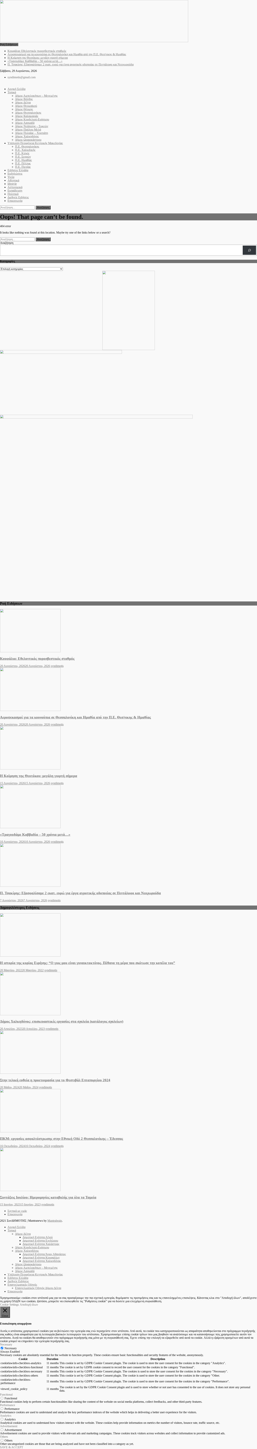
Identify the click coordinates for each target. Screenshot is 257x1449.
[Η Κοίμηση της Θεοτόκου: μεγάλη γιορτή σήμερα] (128, 748)
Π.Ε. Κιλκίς (22, 153)
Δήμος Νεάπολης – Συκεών (31, 126)
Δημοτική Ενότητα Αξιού (38, 1237)
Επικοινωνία (15, 200)
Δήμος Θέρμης (24, 109)
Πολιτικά (13, 194)
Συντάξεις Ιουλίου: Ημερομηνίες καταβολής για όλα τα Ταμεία (48, 1197)
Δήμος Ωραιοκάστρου (28, 139)
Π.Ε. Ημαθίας (23, 160)
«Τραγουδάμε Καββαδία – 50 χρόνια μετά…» (35, 61)
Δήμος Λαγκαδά (24, 122)
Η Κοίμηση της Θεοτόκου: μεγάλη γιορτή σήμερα (38, 57)
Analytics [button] (5, 1415)
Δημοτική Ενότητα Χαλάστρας (41, 1244)
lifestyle (12, 183)
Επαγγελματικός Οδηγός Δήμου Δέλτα (38, 1288)
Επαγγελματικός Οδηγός (22, 1284)
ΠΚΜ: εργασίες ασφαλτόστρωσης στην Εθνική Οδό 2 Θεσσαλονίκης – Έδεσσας (61, 1139)
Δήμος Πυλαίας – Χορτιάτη (31, 133)
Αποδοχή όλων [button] (29, 1304)
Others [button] (4, 1436)
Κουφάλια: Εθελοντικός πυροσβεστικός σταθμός (37, 51)
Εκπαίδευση (15, 190)
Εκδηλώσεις (15, 173)
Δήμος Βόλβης (24, 99)
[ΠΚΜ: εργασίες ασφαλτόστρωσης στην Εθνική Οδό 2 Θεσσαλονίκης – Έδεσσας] (128, 1111)
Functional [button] (6, 1394)
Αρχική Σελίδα (16, 89)
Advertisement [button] (8, 1426)
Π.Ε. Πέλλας (23, 163)
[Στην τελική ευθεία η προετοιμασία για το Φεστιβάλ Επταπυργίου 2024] (128, 1052)
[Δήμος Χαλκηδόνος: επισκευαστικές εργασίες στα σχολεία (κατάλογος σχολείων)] (128, 994)
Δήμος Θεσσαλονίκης (28, 112)
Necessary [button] (6, 1344)
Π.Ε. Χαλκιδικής (25, 149)
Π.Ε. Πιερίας (23, 166)
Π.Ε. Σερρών (23, 156)
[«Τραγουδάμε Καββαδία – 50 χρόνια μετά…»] (128, 807)
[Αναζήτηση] (249, 250)
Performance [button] (7, 1405)
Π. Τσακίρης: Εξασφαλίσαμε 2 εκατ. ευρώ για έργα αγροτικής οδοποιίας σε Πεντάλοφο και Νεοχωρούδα (71, 64)
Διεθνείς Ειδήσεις (18, 197)
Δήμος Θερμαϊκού (26, 105)
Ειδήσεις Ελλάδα (18, 170)
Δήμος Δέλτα (23, 102)
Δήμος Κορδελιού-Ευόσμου (32, 119)
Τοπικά (12, 92)
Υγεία (11, 177)
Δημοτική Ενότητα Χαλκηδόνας (42, 1261)
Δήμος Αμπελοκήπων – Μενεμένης (36, 95)
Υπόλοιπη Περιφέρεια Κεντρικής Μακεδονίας (35, 143)
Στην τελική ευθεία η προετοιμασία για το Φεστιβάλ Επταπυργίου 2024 (55, 1080)
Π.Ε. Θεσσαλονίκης (27, 146)
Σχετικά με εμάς (17, 1210)
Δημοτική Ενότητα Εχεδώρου (40, 1240)
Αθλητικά (13, 180)
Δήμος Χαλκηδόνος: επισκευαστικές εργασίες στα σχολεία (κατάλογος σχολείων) (61, 1021)
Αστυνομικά (15, 187)
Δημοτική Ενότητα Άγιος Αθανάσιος (44, 1254)
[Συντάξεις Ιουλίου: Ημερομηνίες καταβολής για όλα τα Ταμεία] (128, 1170)
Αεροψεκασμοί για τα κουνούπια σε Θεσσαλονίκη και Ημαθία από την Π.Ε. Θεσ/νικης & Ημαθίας (67, 54)
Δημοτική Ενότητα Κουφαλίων (41, 1257)
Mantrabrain (54, 1220)
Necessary (11, 1348)
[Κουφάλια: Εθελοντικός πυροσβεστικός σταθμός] (128, 631)
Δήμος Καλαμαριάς (26, 116)
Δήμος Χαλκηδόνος (27, 136)
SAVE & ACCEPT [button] (11, 1447)
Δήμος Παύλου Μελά (28, 129)
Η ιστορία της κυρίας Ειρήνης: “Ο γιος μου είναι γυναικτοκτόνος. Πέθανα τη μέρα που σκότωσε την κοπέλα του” (87, 963)
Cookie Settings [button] (9, 1304)
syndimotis (57, 665)
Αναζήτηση (6, 242)
